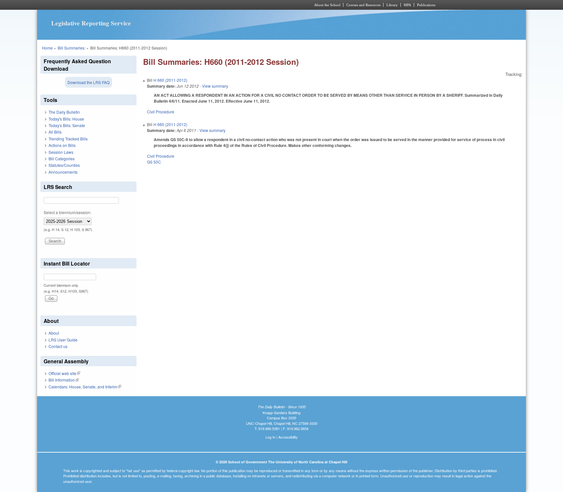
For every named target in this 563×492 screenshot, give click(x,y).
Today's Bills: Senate (67, 125)
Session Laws (61, 152)
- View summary (213, 86)
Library (392, 5)
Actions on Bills (62, 145)
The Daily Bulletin (64, 112)
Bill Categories (62, 158)
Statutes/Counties (64, 165)
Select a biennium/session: (67, 212)
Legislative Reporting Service (91, 23)
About (54, 333)
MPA (407, 5)
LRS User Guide (63, 339)
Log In (270, 437)
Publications (426, 5)
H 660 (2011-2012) (170, 80)
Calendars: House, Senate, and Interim (85, 386)
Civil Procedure (160, 111)
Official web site (64, 373)
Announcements (63, 172)
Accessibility (288, 437)
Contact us (58, 346)
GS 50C (154, 162)
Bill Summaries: (71, 48)
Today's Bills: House (66, 119)
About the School (327, 5)
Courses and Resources (363, 5)
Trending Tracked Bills (68, 138)
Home (47, 48)
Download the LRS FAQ (88, 82)
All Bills (55, 132)
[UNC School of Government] (195, 5)
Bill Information (64, 380)
